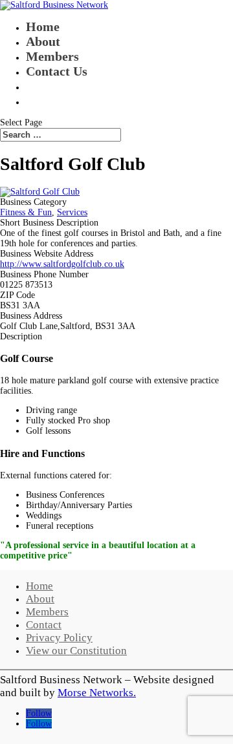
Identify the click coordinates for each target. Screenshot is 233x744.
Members (52, 56)
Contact (43, 625)
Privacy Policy (59, 638)
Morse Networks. (97, 692)
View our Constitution (76, 650)
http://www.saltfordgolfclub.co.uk (62, 264)
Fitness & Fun (26, 212)
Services (72, 212)
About (43, 41)
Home (43, 26)
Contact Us (56, 71)
